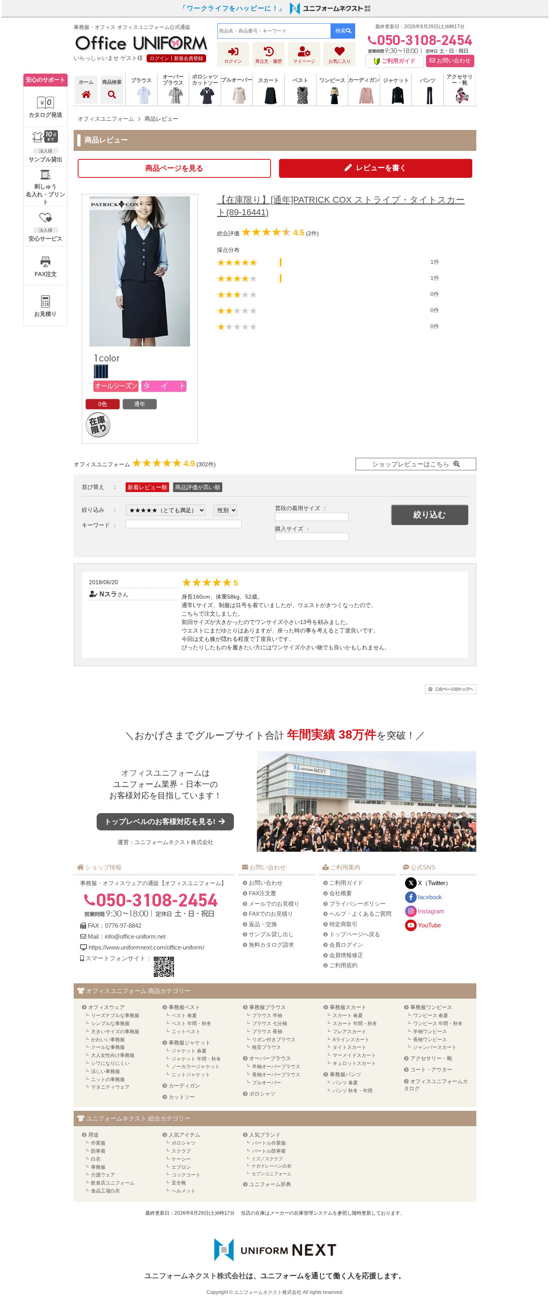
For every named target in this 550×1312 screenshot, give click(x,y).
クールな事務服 (108, 1047)
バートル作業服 (269, 1143)
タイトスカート (349, 1047)
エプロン (181, 1167)
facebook (430, 897)
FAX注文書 (262, 893)
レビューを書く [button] (381, 168)
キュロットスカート (354, 1063)
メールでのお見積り (274, 903)
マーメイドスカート (354, 1055)
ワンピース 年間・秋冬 (438, 1023)
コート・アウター (431, 1070)
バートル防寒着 (269, 1151)
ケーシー (181, 1159)
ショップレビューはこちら (410, 464)
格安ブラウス (266, 1047)
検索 (340, 31)
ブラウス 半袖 (267, 1015)
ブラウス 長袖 (267, 1031)
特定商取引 (343, 924)
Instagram (431, 911)
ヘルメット (184, 1191)
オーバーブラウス (270, 1058)
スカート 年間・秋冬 (355, 1023)
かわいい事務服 (108, 1039)
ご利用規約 (343, 965)
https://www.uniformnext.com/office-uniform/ (146, 947)
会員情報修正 (346, 955)
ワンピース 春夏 (430, 1015)
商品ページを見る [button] (174, 168)
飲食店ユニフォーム (112, 1183)
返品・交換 (263, 924)
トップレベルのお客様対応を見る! (160, 822)
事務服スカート (348, 1007)
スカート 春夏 (348, 1015)
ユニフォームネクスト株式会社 (173, 842)
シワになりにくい (110, 1063)
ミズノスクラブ (267, 1158)
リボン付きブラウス (274, 1039)
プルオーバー (266, 1082)
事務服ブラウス (267, 1007)
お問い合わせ (453, 61)
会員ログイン (346, 944)
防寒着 (98, 1151)
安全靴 (179, 1183)
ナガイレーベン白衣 (272, 1166)
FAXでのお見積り (271, 913)
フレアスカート (349, 1031)
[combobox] (274, 31)
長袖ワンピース (430, 1039)
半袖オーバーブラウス (276, 1066)
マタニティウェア (110, 1087)
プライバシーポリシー (357, 903)
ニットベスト (186, 1031)
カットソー (182, 1097)
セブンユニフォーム (272, 1173)
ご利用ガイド (346, 882)
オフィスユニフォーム (161, 772)
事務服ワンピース (431, 1007)
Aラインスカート (351, 1039)
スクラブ (181, 1151)
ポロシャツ (262, 1094)
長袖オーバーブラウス (276, 1074)
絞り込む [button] (430, 514)
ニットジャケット (191, 1074)
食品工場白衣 (105, 1191)
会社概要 (340, 893)
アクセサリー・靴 (431, 1058)
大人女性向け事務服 (112, 1055)
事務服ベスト (184, 1007)
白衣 (96, 1159)
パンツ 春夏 (345, 1082)
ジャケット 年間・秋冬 (196, 1059)
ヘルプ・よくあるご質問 (360, 913)
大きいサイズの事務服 (115, 1031)
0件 (434, 294)
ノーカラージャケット (196, 1066)
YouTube (429, 925)
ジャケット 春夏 (189, 1051)
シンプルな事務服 (110, 1023)
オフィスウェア (106, 1007)
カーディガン (184, 1086)
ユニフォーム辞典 (270, 1184)
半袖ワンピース (430, 1031)
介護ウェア (103, 1175)
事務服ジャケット (190, 1043)
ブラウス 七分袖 (269, 1023)
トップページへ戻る (354, 934)
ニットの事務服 (108, 1079)
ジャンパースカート (435, 1047)
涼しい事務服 (105, 1071)
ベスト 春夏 (184, 1015)
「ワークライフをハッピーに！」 (233, 8)
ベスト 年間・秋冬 (191, 1023)
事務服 (98, 1167)
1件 (434, 262)
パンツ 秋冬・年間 (352, 1091)
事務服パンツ (345, 1074)
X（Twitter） (434, 882)
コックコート (186, 1175)
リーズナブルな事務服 (115, 1015)
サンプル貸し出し (271, 934)
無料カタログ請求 (271, 944)
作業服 (98, 1143)
